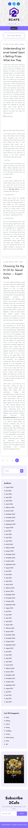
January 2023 (9, 631)
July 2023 (8, 611)
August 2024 (9, 568)
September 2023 (10, 605)
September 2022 (10, 645)
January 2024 (10, 591)
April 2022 (9, 662)
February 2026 (10, 507)
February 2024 (10, 588)
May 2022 (9, 658)
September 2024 (10, 564)
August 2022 (9, 648)
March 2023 (9, 625)
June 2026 (9, 494)
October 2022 (10, 641)
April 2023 (9, 621)
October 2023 (10, 601)
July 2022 (8, 652)
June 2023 (9, 615)
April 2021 (9, 702)
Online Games (10, 737)
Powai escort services (9, 417)
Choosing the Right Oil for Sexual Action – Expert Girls (13, 272)
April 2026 (9, 501)
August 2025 (9, 527)
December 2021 (10, 675)
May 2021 (9, 698)
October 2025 (10, 521)
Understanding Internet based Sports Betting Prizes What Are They (14, 54)
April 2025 (9, 541)
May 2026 (9, 497)
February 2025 (10, 548)
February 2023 (10, 628)
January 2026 (10, 511)
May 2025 (9, 538)
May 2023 (9, 618)
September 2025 (10, 524)
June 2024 (9, 574)
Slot (7, 744)
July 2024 (8, 571)
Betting (22, 44)
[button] (14, 28)
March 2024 (9, 584)
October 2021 (10, 682)
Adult (21, 262)
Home (8, 35)
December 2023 (10, 595)
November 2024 (10, 558)
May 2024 (9, 578)
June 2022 (9, 655)
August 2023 (9, 608)
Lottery (8, 734)
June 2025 (9, 534)
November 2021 (10, 678)
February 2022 (10, 668)
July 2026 (8, 491)
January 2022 (10, 672)
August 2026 (9, 487)
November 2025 (10, 517)
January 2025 (9, 551)
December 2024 (10, 554)
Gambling (8, 731)
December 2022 (10, 635)
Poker (7, 741)
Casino (8, 724)
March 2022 (9, 665)
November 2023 (10, 598)
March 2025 (9, 544)
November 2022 (10, 638)
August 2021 (9, 688)
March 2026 (9, 504)
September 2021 (10, 685)
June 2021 (9, 695)
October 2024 (10, 561)
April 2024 (9, 581)
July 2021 (8, 692)
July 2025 (8, 531)
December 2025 (10, 514)
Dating (8, 727)
